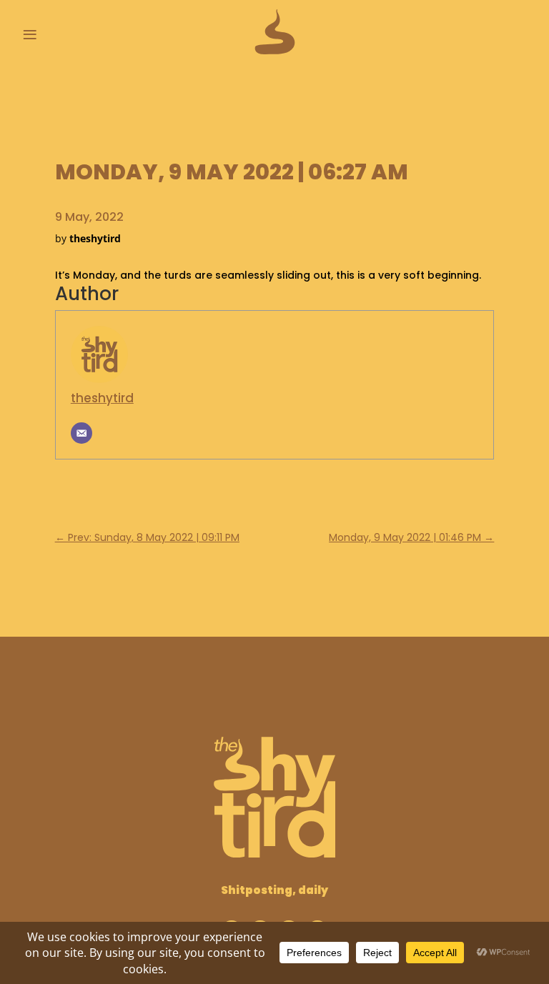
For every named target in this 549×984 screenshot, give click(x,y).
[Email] (81, 433)
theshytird (102, 398)
